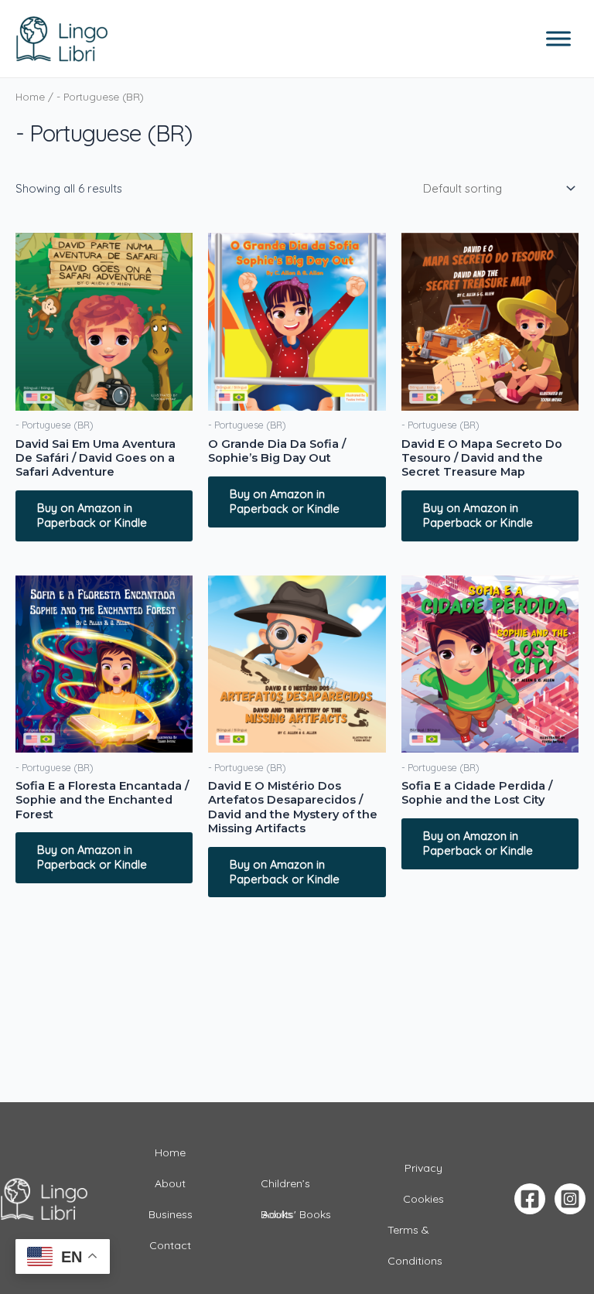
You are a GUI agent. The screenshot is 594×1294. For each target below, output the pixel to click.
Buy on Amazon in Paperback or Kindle (92, 515)
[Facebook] (529, 1198)
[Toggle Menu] (558, 38)
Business (170, 1214)
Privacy (423, 1168)
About (170, 1183)
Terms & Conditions (414, 1234)
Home (30, 96)
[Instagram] (570, 1198)
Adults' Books (296, 1214)
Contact (170, 1245)
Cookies (423, 1199)
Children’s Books (285, 1187)
